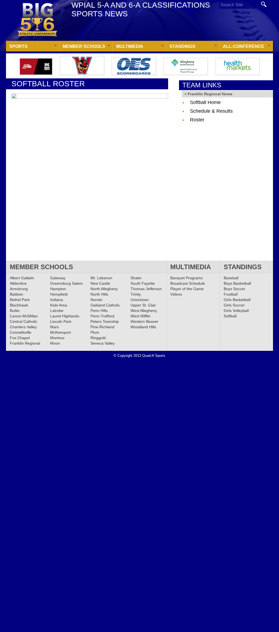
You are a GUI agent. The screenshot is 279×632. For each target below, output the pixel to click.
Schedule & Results (211, 111)
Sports (18, 46)
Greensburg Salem (66, 283)
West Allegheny (144, 310)
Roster (197, 119)
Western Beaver (144, 321)
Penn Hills (99, 310)
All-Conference (243, 46)
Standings (182, 46)
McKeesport (60, 332)
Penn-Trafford (102, 316)
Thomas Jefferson (146, 289)
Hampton (58, 289)
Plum (94, 332)
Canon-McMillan (24, 316)
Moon (55, 343)
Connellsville (20, 332)
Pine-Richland (102, 327)
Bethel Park (20, 299)
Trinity (136, 294)
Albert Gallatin (22, 278)
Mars (54, 327)
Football (231, 294)
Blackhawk (19, 305)
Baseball (231, 278)
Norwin (96, 299)
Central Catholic (23, 321)
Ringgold (98, 338)
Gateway (57, 278)
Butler (15, 310)
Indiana (56, 299)
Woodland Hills (143, 327)
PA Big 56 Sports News (37, 20)
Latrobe (56, 310)
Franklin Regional (25, 343)
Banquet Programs (186, 278)
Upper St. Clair (143, 305)
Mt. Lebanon (101, 278)
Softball (230, 316)
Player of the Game (187, 289)
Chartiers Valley (23, 327)
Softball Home (205, 102)
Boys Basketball (237, 283)
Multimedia (129, 46)
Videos (176, 294)
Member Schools (84, 46)
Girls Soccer (234, 305)
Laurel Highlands (64, 316)
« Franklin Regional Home (208, 94)
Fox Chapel (20, 338)
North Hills (99, 294)
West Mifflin (140, 316)
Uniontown (140, 299)
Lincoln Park (60, 321)
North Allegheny (104, 289)
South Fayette (143, 283)
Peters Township (104, 321)
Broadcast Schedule (187, 283)
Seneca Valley (102, 343)
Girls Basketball (237, 299)
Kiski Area (58, 305)
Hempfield (59, 294)
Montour (57, 338)
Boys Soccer (234, 289)
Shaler (136, 278)
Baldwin (16, 294)
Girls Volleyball (236, 310)
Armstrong (19, 289)
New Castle (100, 283)
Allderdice (18, 283)
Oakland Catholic (105, 305)
